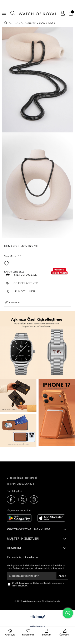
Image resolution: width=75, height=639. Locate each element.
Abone (62, 576)
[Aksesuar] (21, 23)
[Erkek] (13, 23)
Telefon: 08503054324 (20, 483)
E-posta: (22, 477)
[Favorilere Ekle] (37, 265)
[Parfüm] (17, 23)
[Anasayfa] (9, 23)
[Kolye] (25, 23)
